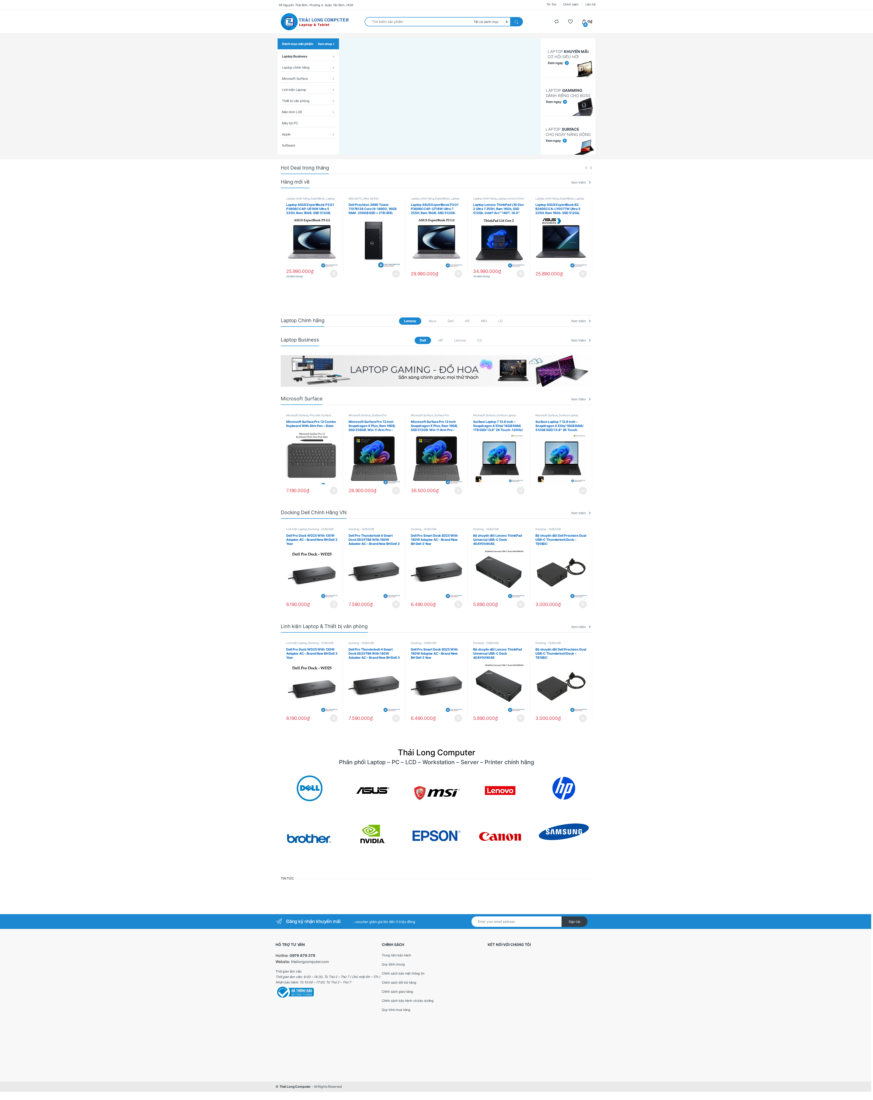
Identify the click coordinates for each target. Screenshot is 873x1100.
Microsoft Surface (295, 78)
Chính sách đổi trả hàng (399, 982)
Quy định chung (393, 964)
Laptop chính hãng (295, 67)
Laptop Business (294, 56)
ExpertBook (318, 198)
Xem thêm (578, 182)
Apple (286, 134)
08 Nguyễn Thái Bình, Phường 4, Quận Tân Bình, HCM (316, 5)
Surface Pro (379, 415)
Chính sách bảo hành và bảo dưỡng (408, 1001)
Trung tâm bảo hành (396, 955)
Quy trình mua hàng (396, 1010)
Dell (451, 321)
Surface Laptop (506, 415)
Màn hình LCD (292, 112)
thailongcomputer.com (310, 961)
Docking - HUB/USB (321, 529)
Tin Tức (552, 4)
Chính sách (571, 4)
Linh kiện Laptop (294, 90)
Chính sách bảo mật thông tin (403, 973)
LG (500, 321)
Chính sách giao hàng (397, 991)
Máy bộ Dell (371, 198)
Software (288, 145)
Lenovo (410, 321)
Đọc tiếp (396, 274)
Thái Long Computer (295, 1086)
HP (467, 321)
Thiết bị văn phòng (295, 101)
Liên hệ (590, 4)
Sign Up (574, 921)
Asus (432, 321)
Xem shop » (326, 44)
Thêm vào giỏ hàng (333, 274)
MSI (484, 321)
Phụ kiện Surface (320, 415)
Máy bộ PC (290, 123)
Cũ (479, 340)
